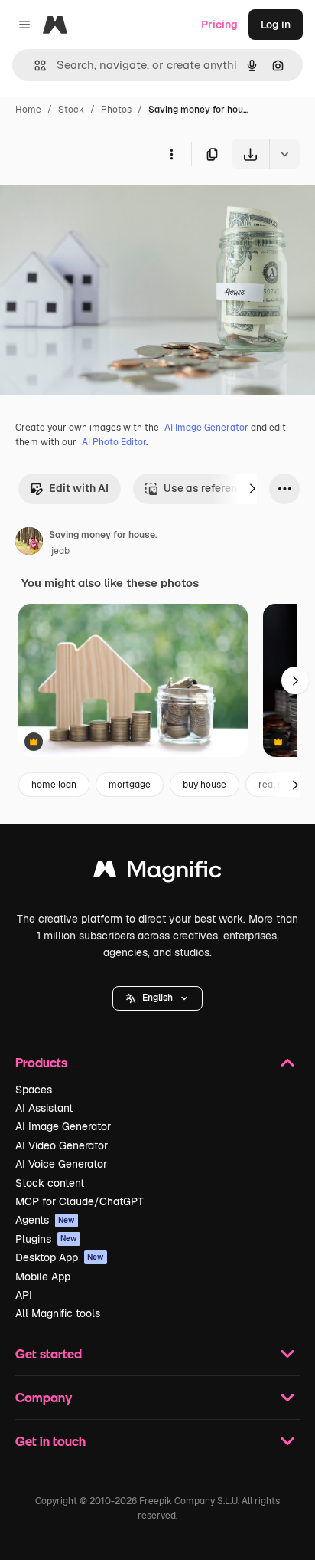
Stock (71, 109)
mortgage (130, 784)
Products (41, 1062)
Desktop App (59, 1257)
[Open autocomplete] (34, 65)
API (23, 1295)
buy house (204, 784)
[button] (157, 998)
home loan (53, 784)
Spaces (33, 1089)
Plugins (46, 1239)
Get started (48, 1353)
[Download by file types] (284, 154)
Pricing (219, 24)
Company (43, 1397)
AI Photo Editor (114, 442)
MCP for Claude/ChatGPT (79, 1201)
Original (97, 205)
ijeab (59, 551)
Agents (45, 1220)
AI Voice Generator (61, 1164)
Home (28, 109)
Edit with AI (79, 488)
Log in (276, 24)
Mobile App (42, 1276)
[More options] (171, 154)
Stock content (49, 1183)
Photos (116, 109)
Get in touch (50, 1441)
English (157, 997)
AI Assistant (44, 1108)
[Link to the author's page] (29, 543)
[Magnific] (157, 873)
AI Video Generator (61, 1145)
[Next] (252, 489)
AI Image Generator (206, 427)
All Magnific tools (57, 1313)
